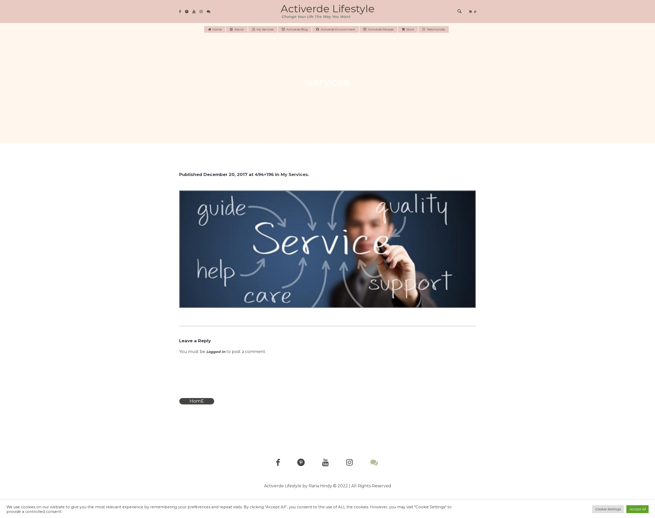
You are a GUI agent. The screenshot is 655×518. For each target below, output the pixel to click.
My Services (343, 135)
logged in (215, 351)
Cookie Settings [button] (608, 509)
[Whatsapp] (208, 11)
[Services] (327, 249)
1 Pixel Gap (300, 135)
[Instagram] (201, 11)
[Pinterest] (186, 11)
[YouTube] (193, 11)
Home (267, 135)
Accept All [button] (637, 509)
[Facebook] (180, 11)
